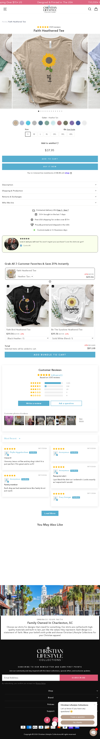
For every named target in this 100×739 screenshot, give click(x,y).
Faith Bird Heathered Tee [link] (18, 329)
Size (50, 129)
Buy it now (50, 167)
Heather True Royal (78, 123)
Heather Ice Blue (53, 123)
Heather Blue (21, 123)
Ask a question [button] (66, 403)
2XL (54, 134)
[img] (10, 449)
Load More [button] (49, 513)
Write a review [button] (33, 403)
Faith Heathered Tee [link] (26, 270)
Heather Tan (15, 123)
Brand (50, 697)
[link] (11, 274)
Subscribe (79, 678)
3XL (62, 134)
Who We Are (8, 202)
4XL (71, 134)
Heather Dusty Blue (46, 123)
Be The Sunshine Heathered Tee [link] (67, 329)
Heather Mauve (59, 123)
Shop (50, 691)
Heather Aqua (28, 123)
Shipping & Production (12, 190)
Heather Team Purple (71, 123)
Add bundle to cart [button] (50, 354)
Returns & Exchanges (12, 196)
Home (4, 22)
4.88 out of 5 (57, 375)
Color (50, 118)
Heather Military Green (65, 123)
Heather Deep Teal (40, 123)
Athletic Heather (34, 123)
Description (7, 184)
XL (47, 134)
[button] (43, 27)
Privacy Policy (41, 683)
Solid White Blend (84, 123)
